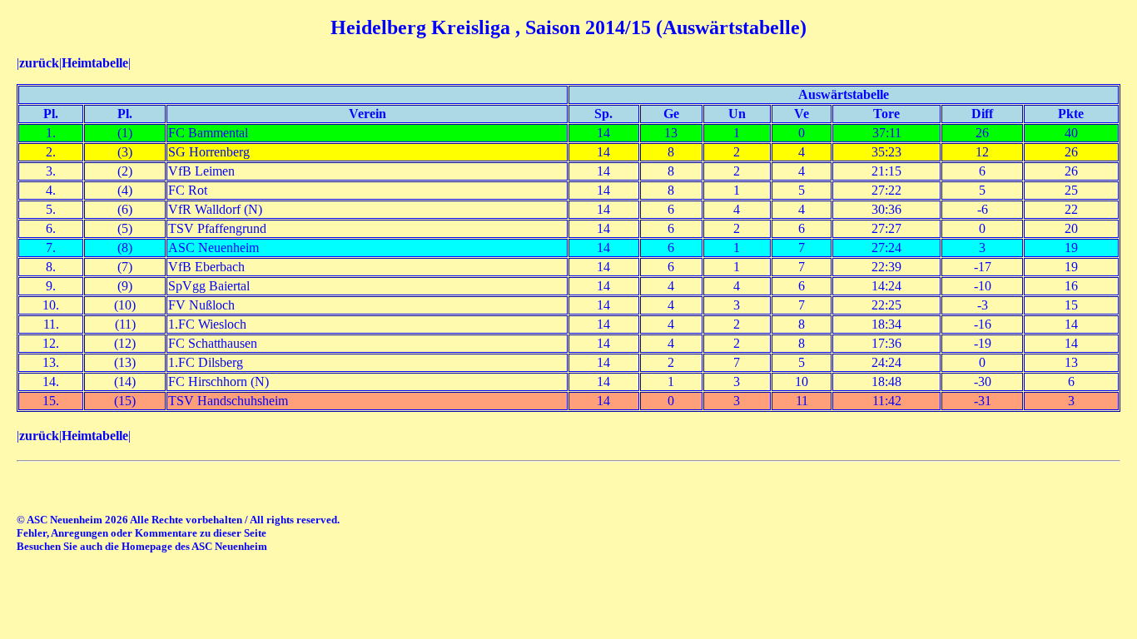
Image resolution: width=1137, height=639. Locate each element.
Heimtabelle (95, 63)
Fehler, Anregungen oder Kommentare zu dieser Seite (141, 533)
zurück (39, 63)
